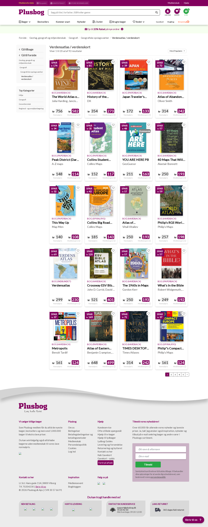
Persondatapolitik (77, 444)
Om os (71, 427)
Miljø (21, 95)
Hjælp (186, 3)
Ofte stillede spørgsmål (109, 430)
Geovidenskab (25, 104)
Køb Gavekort (105, 455)
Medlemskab (173, 3)
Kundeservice (104, 427)
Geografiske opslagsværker (95, 37)
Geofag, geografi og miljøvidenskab (47, 37)
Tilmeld (148, 464)
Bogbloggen (74, 486)
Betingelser (74, 430)
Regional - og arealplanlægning (31, 108)
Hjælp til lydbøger (107, 437)
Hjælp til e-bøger (106, 434)
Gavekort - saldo (106, 458)
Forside (23, 37)
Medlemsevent (75, 483)
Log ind (72, 451)
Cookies (72, 448)
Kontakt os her (105, 451)
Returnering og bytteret (110, 448)
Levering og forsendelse (110, 444)
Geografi (73, 37)
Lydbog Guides (105, 441)
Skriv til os (40, 486)
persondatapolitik (158, 477)
